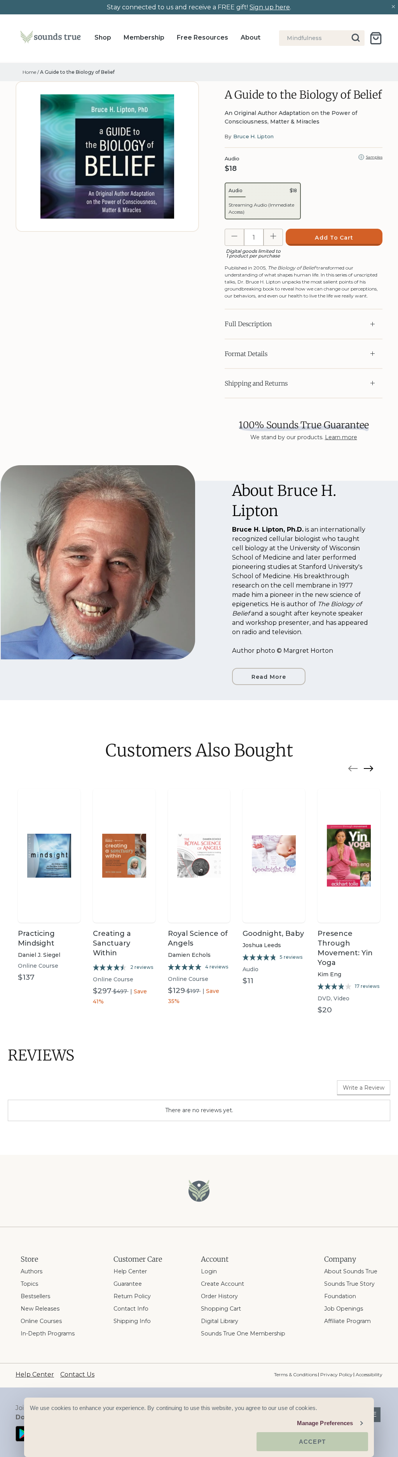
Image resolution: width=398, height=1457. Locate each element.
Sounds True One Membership (243, 1333)
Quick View (49, 909)
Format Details (246, 354)
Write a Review (363, 1087)
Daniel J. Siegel (39, 954)
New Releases (40, 1308)
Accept (312, 1441)
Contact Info (130, 1308)
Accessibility (369, 1374)
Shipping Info (132, 1321)
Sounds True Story (349, 1283)
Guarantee (127, 1283)
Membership (144, 37)
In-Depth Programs (48, 1333)
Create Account (222, 1283)
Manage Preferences (325, 1423)
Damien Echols (189, 954)
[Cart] (375, 38)
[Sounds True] (50, 38)
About (250, 37)
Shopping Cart (221, 1308)
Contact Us (77, 1374)
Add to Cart (334, 237)
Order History (219, 1296)
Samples (374, 157)
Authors (31, 1271)
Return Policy (132, 1296)
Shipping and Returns (256, 383)
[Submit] (356, 38)
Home (29, 72)
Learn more (341, 437)
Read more (268, 676)
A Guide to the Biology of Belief (77, 72)
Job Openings (343, 1308)
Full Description (248, 324)
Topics (29, 1283)
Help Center (130, 1271)
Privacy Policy (336, 1374)
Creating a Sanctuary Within (112, 943)
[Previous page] (353, 770)
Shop (102, 37)
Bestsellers (35, 1296)
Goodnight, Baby (273, 933)
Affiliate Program (347, 1321)
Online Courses (41, 1321)
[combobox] (322, 38)
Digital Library (219, 1321)
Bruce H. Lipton (253, 136)
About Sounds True (350, 1271)
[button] (263, 201)
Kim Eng (329, 974)
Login (209, 1271)
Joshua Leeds (262, 945)
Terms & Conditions (295, 1374)
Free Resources (202, 37)
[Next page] (368, 770)
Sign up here (270, 7)
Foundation (340, 1296)
